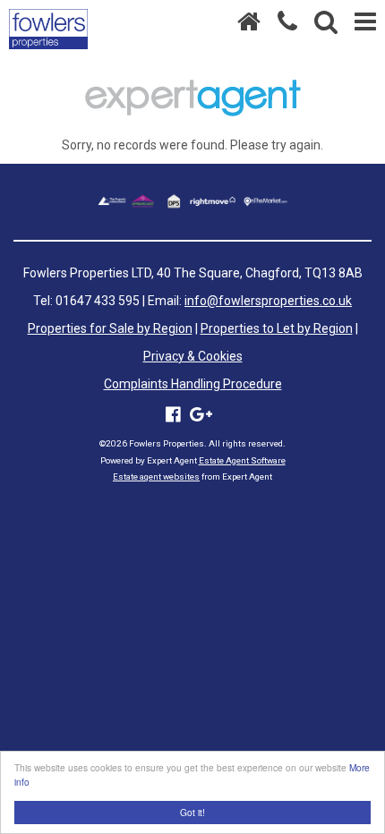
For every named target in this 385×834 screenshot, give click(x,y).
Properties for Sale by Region (110, 328)
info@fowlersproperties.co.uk (268, 301)
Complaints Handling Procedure (193, 384)
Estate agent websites (156, 476)
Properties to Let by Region (277, 328)
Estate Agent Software (242, 460)
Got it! (192, 812)
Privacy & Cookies (193, 356)
